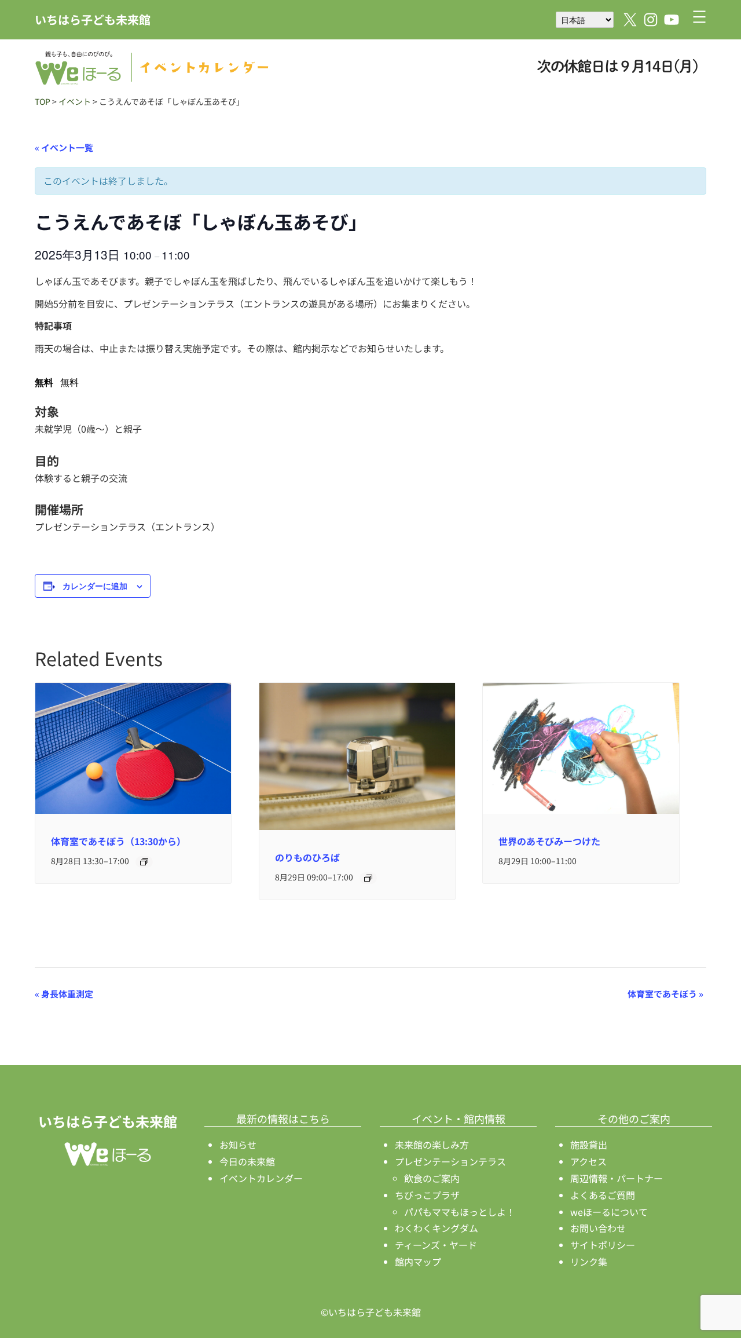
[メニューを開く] (699, 16)
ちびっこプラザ (427, 1195)
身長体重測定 (64, 994)
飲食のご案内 (432, 1178)
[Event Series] (144, 861)
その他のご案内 (633, 1118)
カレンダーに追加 (95, 585)
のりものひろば (307, 857)
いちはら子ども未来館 (93, 19)
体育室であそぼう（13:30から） (118, 841)
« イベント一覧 (64, 147)
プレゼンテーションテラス (450, 1161)
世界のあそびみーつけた (549, 841)
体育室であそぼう (665, 994)
